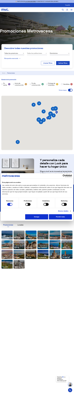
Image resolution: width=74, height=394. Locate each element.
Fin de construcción (36, 84)
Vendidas (66, 84)
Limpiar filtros (47, 63)
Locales (20, 225)
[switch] (28, 204)
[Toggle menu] (71, 10)
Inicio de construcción (19, 84)
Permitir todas (60, 217)
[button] (56, 112)
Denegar (36, 217)
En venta (5, 84)
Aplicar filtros (62, 63)
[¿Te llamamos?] (70, 390)
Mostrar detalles (63, 211)
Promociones (8, 225)
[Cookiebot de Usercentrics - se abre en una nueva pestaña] (64, 175)
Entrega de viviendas (51, 84)
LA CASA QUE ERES (30, 1)
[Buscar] (63, 10)
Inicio (3, 73)
